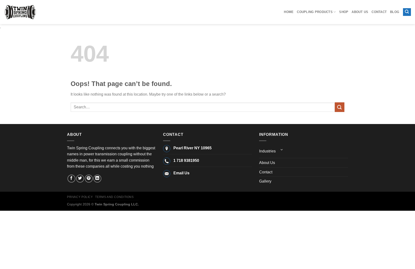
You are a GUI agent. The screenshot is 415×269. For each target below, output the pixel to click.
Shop (343, 12)
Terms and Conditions (114, 197)
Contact (379, 12)
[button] (407, 12)
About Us (360, 12)
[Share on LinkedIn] (97, 179)
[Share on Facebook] (71, 179)
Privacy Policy (80, 197)
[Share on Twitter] (80, 179)
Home (288, 12)
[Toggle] (282, 149)
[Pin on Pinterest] (89, 179)
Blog (394, 12)
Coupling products (314, 12)
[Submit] (339, 107)
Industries (267, 151)
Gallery (265, 181)
